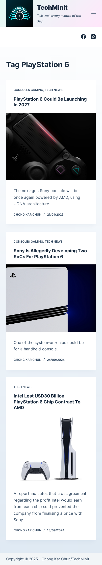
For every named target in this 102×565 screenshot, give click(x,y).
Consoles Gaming (28, 90)
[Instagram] (93, 36)
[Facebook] (83, 36)
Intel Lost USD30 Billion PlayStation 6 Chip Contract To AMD (47, 401)
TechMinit (52, 7)
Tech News (54, 90)
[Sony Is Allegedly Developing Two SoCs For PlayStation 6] (51, 298)
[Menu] (93, 13)
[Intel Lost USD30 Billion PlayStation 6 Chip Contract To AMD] (51, 449)
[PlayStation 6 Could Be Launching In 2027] (51, 146)
